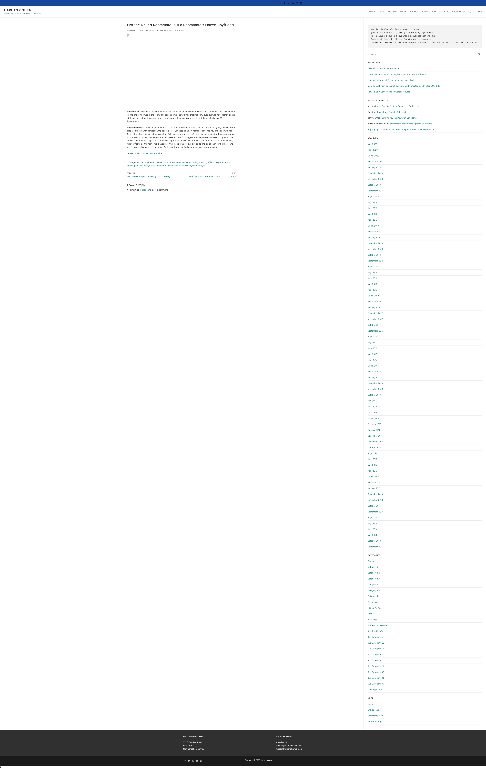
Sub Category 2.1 (376, 654)
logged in (144, 190)
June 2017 (372, 348)
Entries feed (373, 710)
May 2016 (372, 412)
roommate (197, 165)
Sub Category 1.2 (376, 643)
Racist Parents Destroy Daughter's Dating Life (397, 106)
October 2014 (374, 506)
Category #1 (373, 567)
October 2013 (374, 541)
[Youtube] (293, 3)
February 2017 (374, 371)
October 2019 (374, 185)
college (158, 162)
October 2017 (374, 325)
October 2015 (374, 447)
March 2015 (373, 476)
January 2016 (374, 430)
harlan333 (133, 30)
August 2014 (374, 517)
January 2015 (374, 488)
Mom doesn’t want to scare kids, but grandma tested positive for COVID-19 (404, 86)
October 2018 (374, 255)
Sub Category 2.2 (376, 660)
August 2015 (374, 453)
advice (140, 162)
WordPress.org (375, 721)
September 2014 (375, 511)
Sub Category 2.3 (376, 666)
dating (195, 162)
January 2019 (374, 237)
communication (183, 162)
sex (205, 165)
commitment (169, 162)
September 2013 (375, 546)
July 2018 (372, 272)
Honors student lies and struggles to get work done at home (397, 74)
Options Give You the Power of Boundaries (396, 118)
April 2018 (372, 290)
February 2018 (374, 301)
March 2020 (373, 155)
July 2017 (372, 342)
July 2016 (372, 400)
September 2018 (375, 260)
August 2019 (374, 196)
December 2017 (375, 313)
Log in (370, 704)
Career (371, 561)
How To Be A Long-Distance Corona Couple (389, 91)
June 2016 (372, 406)
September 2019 (375, 190)
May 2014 (372, 535)
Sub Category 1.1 (375, 637)
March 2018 (373, 295)
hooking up (132, 165)
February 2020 (375, 161)
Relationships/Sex (376, 631)
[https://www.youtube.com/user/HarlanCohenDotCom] (197, 761)
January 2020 (374, 167)
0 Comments (181, 30)
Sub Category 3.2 (376, 678)
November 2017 (375, 319)
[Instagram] (297, 3)
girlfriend (210, 162)
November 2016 (375, 389)
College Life (373, 596)
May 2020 (372, 144)
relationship (172, 165)
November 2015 (375, 441)
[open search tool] (470, 12)
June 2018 (372, 278)
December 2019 (375, 173)
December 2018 (375, 243)
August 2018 (374, 266)
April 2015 (372, 471)
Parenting (372, 619)
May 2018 (372, 284)
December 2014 (375, 494)
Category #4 (374, 584)
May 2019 (372, 214)
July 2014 (372, 523)
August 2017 (373, 336)
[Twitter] (288, 3)
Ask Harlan (134, 153)
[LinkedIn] (301, 3)
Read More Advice (153, 153)
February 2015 (374, 482)
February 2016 (374, 424)
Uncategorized (375, 689)
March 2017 (373, 365)
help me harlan (223, 162)
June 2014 (372, 529)
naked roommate (157, 165)
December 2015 (375, 436)
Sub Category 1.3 (376, 648)
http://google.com (376, 129)
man (146, 165)
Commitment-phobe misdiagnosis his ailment (410, 123)
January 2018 (374, 307)
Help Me (372, 613)
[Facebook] (284, 3)
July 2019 (372, 202)
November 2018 (375, 249)
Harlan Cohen (18, 10)
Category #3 (374, 578)
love (141, 165)
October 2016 (374, 395)
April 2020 (373, 150)
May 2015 (372, 465)
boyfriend (149, 162)
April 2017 (372, 360)
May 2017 (372, 354)
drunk (202, 162)
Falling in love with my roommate (383, 68)
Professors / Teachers (378, 625)
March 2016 (373, 418)
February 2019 (374, 231)
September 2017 (375, 331)
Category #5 (374, 590)
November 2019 (375, 179)
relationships (185, 165)
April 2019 (372, 220)
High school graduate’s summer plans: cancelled (391, 80)
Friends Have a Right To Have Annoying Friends (411, 129)
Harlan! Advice (166, 30)
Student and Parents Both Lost (391, 112)
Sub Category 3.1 (376, 672)
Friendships (373, 602)
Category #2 (374, 572)
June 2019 (372, 208)
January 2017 (374, 377)
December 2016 (375, 383)
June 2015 (372, 459)
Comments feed (375, 715)
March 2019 (373, 225)
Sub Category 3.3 (376, 683)
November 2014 (375, 500)
